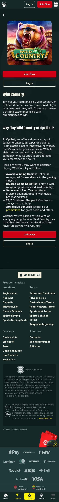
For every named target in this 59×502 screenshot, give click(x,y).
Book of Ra (9, 359)
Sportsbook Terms (40, 311)
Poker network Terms (42, 306)
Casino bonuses (12, 350)
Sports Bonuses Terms (39, 317)
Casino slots (10, 337)
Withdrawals (10, 306)
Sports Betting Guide (15, 320)
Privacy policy (38, 297)
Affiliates (35, 346)
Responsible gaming (42, 324)
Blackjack (8, 341)
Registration (10, 293)
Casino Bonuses (12, 311)
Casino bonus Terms (42, 302)
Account (8, 297)
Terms (34, 287)
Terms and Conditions (43, 293)
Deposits (8, 302)
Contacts (35, 337)
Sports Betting (11, 315)
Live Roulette (10, 355)
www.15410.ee (45, 418)
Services (8, 331)
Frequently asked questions (14, 285)
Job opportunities (40, 341)
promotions (13, 210)
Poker (6, 346)
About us (35, 331)
